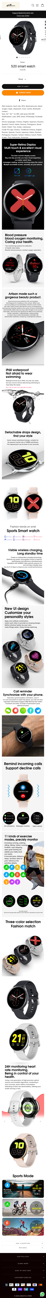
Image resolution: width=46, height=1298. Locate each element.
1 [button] (17, 57)
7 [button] (29, 57)
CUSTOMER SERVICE (23, 1277)
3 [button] (21, 57)
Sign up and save (23, 1270)
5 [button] (25, 57)
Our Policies (23, 1256)
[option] (23, 14)
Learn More (23, 1263)
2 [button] (19, 57)
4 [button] (23, 57)
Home (22, 62)
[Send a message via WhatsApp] (42, 1294)
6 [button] (27, 57)
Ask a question (23, 1243)
